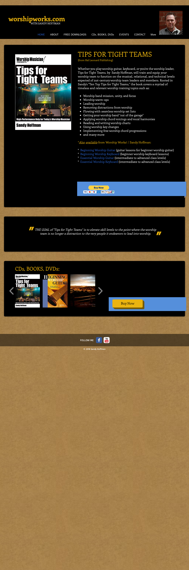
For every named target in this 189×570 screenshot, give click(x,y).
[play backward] (12, 291)
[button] (99, 189)
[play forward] (100, 291)
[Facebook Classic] (99, 340)
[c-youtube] (107, 340)
